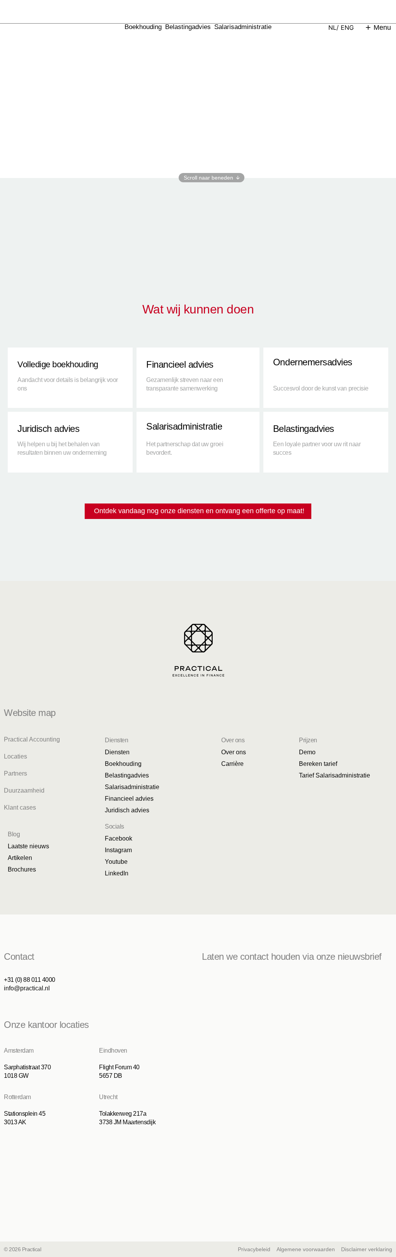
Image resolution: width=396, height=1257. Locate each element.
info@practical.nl (27, 988)
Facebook (118, 838)
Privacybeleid (254, 1249)
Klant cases (20, 807)
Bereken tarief (318, 763)
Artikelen (20, 858)
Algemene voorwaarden (306, 1249)
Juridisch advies (127, 810)
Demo (307, 752)
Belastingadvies (188, 27)
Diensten (117, 752)
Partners (15, 773)
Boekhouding (143, 27)
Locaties (15, 756)
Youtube (116, 861)
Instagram (118, 850)
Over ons (233, 752)
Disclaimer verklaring (366, 1249)
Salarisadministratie (242, 27)
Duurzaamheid (24, 790)
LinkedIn (116, 873)
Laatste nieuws (28, 846)
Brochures (22, 869)
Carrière (232, 763)
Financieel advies (129, 798)
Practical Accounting (32, 739)
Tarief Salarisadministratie (334, 775)
